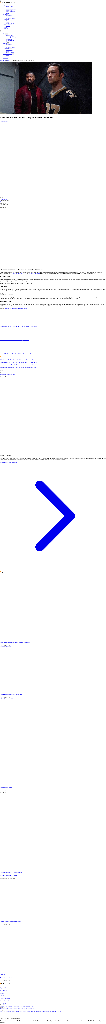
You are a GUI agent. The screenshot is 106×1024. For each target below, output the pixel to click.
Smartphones (9, 15)
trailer (11, 374)
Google (22, 1008)
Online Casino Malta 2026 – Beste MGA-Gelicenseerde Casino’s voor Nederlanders (19, 326)
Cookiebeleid (16, 1006)
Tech (4, 5)
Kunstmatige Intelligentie (46, 1011)
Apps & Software (10, 7)
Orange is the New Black (34, 273)
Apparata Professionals (11, 9)
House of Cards (23, 273)
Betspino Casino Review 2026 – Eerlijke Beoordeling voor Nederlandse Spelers (18, 362)
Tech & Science (9, 6)
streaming (7, 374)
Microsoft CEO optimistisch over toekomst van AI (10, 875)
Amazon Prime (3, 1008)
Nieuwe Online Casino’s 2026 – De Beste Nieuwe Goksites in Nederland (16, 353)
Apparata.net (3, 60)
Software (60, 1011)
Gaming (7, 22)
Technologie (55, 1011)
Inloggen (5, 27)
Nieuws (9, 60)
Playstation (28, 1008)
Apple (12, 1008)
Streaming (8, 26)
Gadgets (5, 14)
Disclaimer (28, 1006)
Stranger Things (15, 273)
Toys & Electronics (10, 18)
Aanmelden (5, 28)
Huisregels (10, 1006)
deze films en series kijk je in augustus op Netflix (16, 308)
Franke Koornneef (4, 121)
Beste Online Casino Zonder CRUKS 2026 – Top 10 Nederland (14, 340)
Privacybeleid (22, 1006)
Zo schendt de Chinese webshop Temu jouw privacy (10, 921)
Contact (32, 1006)
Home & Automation (10, 11)
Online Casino (11, 1011)
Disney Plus (17, 1008)
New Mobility (9, 10)
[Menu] (0, 1)
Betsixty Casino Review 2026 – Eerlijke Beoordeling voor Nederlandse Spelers (18, 367)
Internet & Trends (10, 23)
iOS (25, 1008)
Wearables (8, 17)
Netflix (3, 374)
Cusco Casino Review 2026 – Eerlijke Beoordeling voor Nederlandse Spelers (17, 364)
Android (9, 1008)
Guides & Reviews (7, 24)
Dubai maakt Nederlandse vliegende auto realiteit (10, 977)
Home (1, 1006)
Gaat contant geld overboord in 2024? (8, 789)
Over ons (5, 1006)
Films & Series (9, 20)
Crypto (7, 13)
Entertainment (6, 19)
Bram (1, 201)
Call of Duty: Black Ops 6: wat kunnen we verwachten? (11, 694)
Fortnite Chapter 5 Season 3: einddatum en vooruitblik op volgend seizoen (15, 642)
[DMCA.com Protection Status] (2, 1015)
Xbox (32, 1008)
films (1, 374)
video (13, 374)
